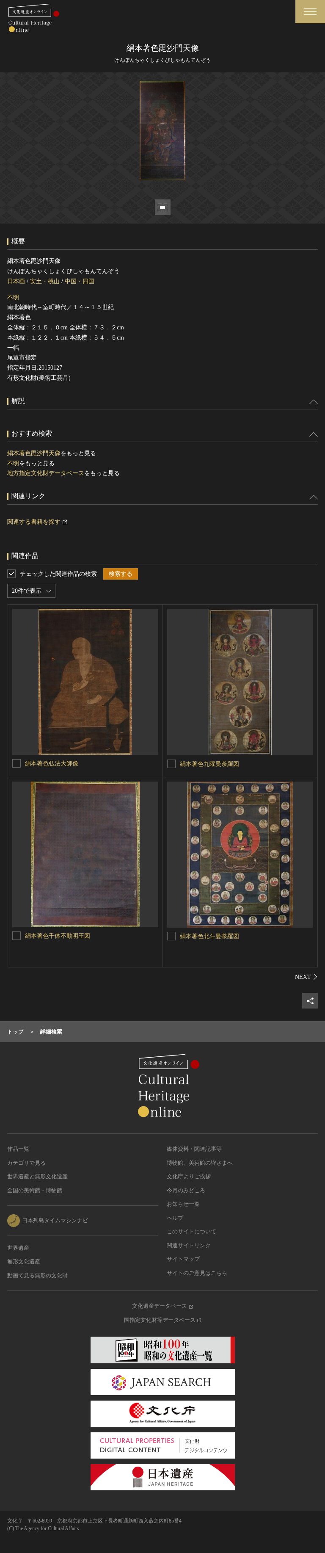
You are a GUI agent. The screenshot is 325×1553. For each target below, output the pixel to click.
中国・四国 (79, 281)
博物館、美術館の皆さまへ (200, 1163)
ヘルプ (175, 1218)
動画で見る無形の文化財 (37, 1275)
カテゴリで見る (26, 1163)
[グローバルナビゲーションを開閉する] (310, 11)
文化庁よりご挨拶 (189, 1176)
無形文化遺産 (23, 1261)
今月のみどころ (186, 1190)
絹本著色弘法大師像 (51, 763)
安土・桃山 (45, 281)
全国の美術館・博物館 (34, 1190)
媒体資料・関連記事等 (194, 1149)
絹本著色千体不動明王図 (57, 936)
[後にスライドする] (306, 977)
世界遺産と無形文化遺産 (37, 1176)
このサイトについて (191, 1231)
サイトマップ (183, 1259)
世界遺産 (18, 1248)
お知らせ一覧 (183, 1204)
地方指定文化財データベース (45, 473)
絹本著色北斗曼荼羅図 (209, 936)
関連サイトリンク (189, 1245)
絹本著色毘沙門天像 (34, 453)
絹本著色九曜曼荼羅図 (209, 764)
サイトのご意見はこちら (197, 1273)
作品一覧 (18, 1149)
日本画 (16, 281)
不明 (13, 297)
